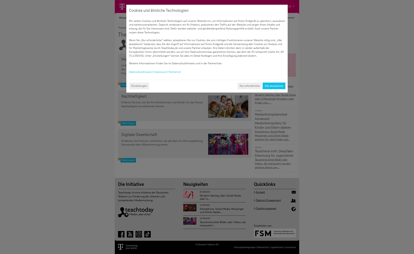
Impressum (160, 72)
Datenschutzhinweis (140, 72)
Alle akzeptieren (274, 86)
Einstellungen (139, 86)
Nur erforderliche (250, 86)
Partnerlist (175, 72)
